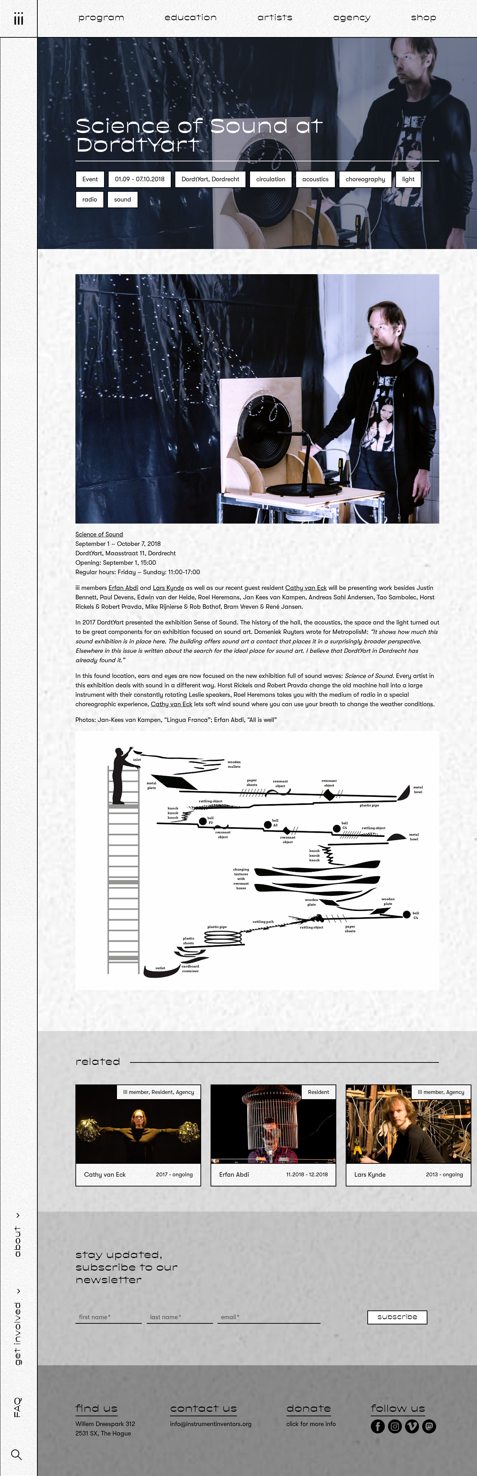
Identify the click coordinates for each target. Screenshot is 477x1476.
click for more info (311, 1423)
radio (89, 199)
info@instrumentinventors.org (211, 1423)
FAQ (18, 1407)
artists (275, 18)
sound (122, 199)
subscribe (397, 1317)
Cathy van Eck (306, 587)
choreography (365, 179)
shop (423, 18)
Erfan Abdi (123, 587)
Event (90, 179)
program (101, 18)
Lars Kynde (168, 587)
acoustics (315, 179)
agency (352, 18)
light (408, 179)
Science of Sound (99, 534)
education (190, 18)
